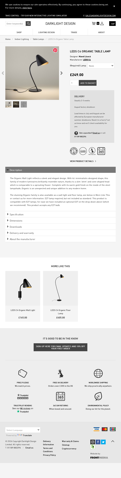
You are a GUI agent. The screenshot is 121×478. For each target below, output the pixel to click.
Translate (27, 435)
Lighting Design (46, 32)
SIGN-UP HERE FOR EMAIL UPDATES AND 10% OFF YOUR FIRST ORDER (60, 347)
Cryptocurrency (69, 448)
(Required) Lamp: (78, 65)
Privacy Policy (49, 455)
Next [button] (61, 73)
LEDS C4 (87, 59)
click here (27, 7)
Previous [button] (3, 73)
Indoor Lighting (21, 39)
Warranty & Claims (70, 441)
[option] (32, 73)
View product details (82, 161)
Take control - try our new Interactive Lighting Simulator (36, 15)
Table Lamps (38, 39)
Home (7, 39)
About (101, 32)
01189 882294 (14, 447)
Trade (74, 32)
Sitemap (66, 445)
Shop (19, 32)
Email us (96, 133)
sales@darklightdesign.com (100, 15)
